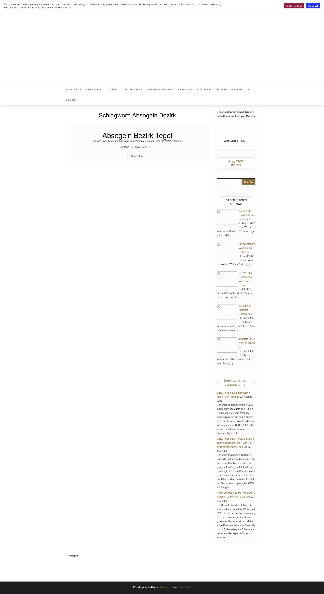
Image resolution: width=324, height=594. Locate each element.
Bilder (71, 99)
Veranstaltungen (159, 89)
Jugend (111, 89)
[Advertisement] (129, 565)
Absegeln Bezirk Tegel (137, 135)
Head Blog (185, 587)
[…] (231, 235)
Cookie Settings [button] (294, 5)
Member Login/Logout (231, 89)
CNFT (162, 43)
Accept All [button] (313, 5)
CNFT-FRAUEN (131, 89)
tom (127, 146)
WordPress (162, 587)
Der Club (93, 89)
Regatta (184, 89)
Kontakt (203, 89)
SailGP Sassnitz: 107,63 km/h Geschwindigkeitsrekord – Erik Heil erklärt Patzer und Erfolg (236, 442)
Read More (137, 156)
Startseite (73, 89)
